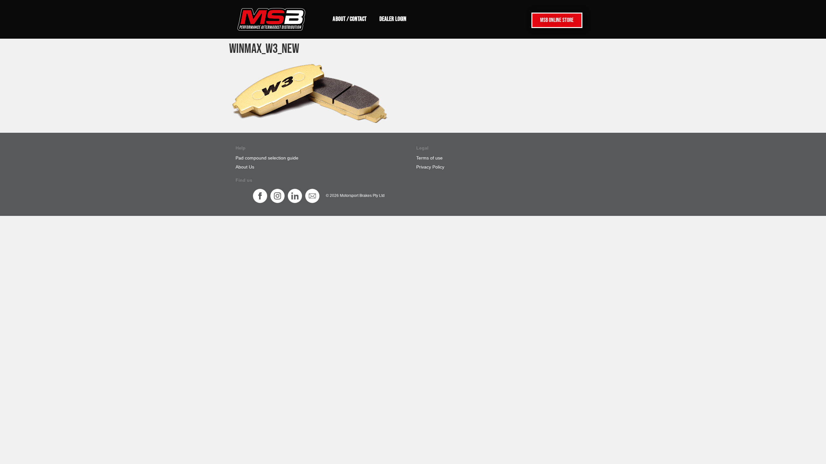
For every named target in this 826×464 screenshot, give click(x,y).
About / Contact (350, 19)
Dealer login (392, 19)
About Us (245, 166)
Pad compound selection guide (267, 157)
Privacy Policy (430, 166)
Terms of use (429, 157)
